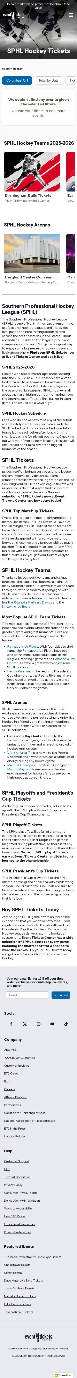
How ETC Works (14, 1216)
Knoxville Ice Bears (16, 606)
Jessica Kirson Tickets (18, 1312)
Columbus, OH (17, 80)
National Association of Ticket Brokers (29, 1121)
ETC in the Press (14, 1128)
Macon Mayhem (19, 769)
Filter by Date (49, 80)
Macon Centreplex (21, 765)
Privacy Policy (13, 1185)
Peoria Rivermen (20, 671)
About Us (10, 1050)
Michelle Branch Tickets (20, 1296)
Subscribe (61, 995)
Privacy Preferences (17, 1232)
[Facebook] (11, 1024)
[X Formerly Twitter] (25, 1024)
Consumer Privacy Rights (20, 1193)
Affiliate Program (15, 1097)
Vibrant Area (17, 752)
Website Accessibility (18, 1208)
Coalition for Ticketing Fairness (24, 1113)
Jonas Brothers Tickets (19, 1288)
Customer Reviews (16, 1065)
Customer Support (16, 1161)
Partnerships (12, 1105)
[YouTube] (52, 1024)
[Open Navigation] (71, 15)
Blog (7, 1081)
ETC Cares (11, 1073)
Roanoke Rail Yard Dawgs (33, 602)
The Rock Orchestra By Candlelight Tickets (32, 1257)
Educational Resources (19, 1224)
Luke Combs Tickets (17, 1304)
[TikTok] (66, 1024)
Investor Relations (16, 1136)
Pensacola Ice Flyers (22, 646)
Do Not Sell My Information (22, 1200)
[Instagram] (38, 1024)
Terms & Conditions (17, 1177)
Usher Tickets (13, 1272)
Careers (9, 1089)
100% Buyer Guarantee (19, 1058)
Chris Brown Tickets (17, 1265)
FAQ (7, 1169)
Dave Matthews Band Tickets (23, 1280)
